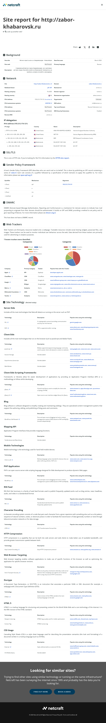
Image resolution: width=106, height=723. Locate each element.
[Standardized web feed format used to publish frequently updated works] (7, 504)
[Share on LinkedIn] (93, 47)
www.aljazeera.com (93, 481)
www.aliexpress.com (89, 652)
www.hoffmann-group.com (58, 280)
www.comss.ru (66, 296)
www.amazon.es (75, 549)
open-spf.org (25, 175)
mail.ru (69, 288)
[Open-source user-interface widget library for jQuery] (11, 395)
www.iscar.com (91, 394)
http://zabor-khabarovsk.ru (42, 84)
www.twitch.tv (74, 648)
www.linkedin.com (93, 646)
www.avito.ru (89, 623)
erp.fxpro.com (93, 619)
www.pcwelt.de (87, 418)
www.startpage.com (76, 361)
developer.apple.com (56, 272)
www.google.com (75, 349)
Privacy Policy (56, 715)
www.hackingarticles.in (77, 623)
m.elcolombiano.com (87, 292)
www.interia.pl (86, 354)
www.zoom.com (75, 459)
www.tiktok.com (89, 359)
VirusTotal (47, 99)
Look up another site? (14, 32)
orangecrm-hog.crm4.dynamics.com (81, 572)
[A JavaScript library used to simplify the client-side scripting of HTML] (9, 389)
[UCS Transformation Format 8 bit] (8, 528)
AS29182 (48, 103)
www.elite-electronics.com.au (73, 284)
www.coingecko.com (56, 276)
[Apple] (9, 272)
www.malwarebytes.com (77, 480)
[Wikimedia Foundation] (19, 292)
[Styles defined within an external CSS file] (10, 647)
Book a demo (64, 692)
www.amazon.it (96, 549)
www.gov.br (79, 276)
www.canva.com (96, 349)
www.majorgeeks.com (57, 284)
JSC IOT (50, 88)
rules (13, 173)
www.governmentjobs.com (78, 625)
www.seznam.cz (84, 503)
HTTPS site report (62, 158)
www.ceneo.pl (92, 365)
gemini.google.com (76, 322)
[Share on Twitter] (84, 47)
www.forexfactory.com (77, 329)
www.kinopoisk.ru (55, 296)
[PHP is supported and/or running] (8, 328)
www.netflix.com (75, 619)
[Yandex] (10, 296)
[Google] (10, 282)
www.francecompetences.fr (78, 481)
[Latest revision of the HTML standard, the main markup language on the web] (9, 597)
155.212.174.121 (67, 184)
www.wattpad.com (75, 418)
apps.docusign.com (86, 388)
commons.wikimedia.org (73, 292)
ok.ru (65, 288)
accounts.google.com (76, 598)
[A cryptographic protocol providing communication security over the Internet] (7, 322)
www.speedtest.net (76, 652)
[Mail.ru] (10, 288)
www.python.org (86, 549)
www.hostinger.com (69, 276)
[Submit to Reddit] (80, 47)
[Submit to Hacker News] (98, 47)
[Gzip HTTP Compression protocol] (18, 549)
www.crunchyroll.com (76, 359)
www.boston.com (75, 420)
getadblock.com (83, 280)
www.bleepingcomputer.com (89, 327)
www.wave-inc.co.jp (86, 459)
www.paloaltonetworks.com (78, 365)
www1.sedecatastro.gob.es (78, 394)
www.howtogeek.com (76, 367)
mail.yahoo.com (87, 596)
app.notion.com (75, 654)
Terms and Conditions (69, 715)
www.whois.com (75, 327)
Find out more (41, 692)
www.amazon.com (75, 596)
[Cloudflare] (12, 276)
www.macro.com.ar (89, 284)
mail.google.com (75, 574)
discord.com (84, 619)
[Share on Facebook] (89, 47)
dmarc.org (50, 213)
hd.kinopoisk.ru (76, 296)
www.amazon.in (75, 388)
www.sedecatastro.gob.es (78, 396)
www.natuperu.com (76, 461)
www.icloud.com (75, 356)
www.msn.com (85, 349)
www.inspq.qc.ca (72, 280)
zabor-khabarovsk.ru (95, 84)
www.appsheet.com (76, 505)
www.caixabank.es (75, 354)
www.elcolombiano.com (57, 292)
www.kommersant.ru (56, 288)
